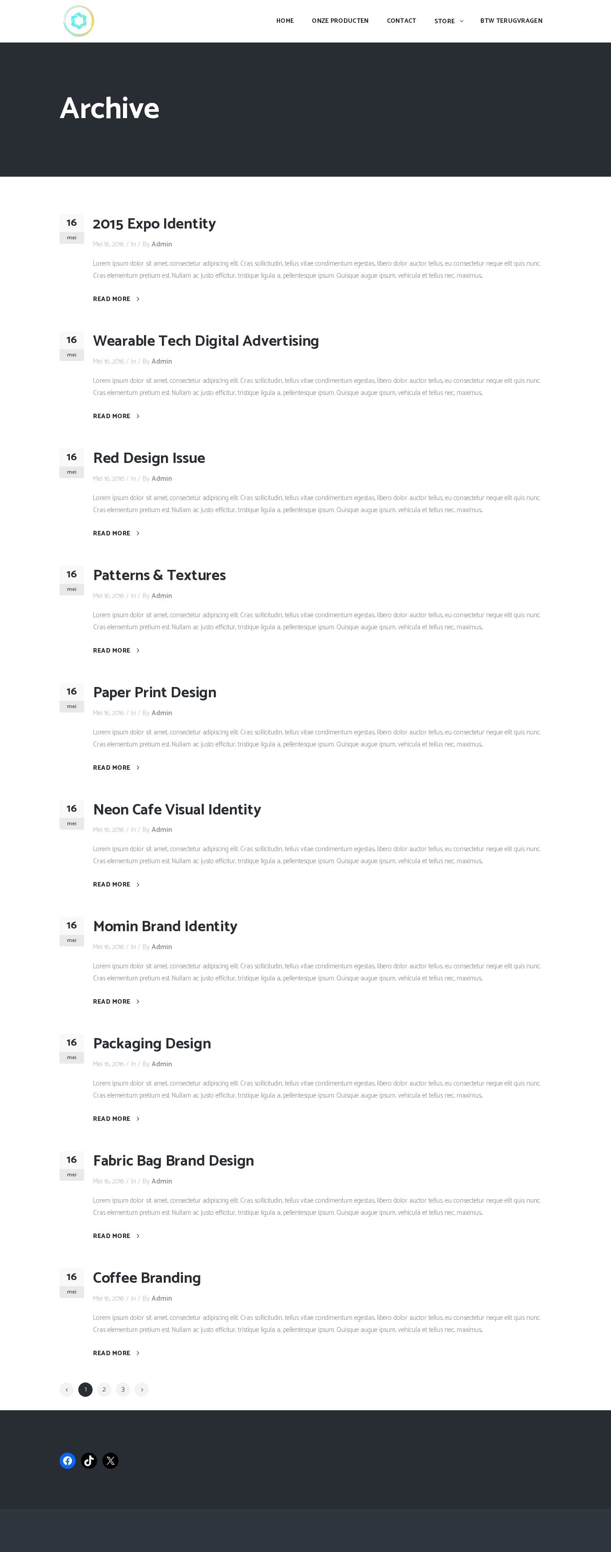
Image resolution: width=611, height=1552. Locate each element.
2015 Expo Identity (154, 224)
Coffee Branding (147, 1278)
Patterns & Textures (159, 576)
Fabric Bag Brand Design (173, 1161)
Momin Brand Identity (165, 927)
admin (162, 244)
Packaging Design (152, 1044)
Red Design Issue (149, 458)
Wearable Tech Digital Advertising (206, 341)
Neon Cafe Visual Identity (177, 810)
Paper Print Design (154, 693)
